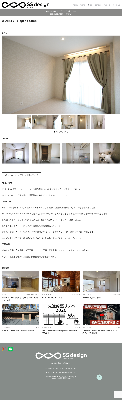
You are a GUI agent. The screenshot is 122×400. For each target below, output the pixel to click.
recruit (107, 5)
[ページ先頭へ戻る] (99, 377)
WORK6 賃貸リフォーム (92, 297)
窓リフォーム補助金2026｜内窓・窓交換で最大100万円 (60, 331)
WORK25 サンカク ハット (53, 297)
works (83, 5)
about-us (116, 5)
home (75, 5)
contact (98, 5)
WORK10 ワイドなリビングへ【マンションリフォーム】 (20, 298)
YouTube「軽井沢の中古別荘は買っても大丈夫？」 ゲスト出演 (100, 331)
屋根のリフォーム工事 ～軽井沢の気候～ (18, 330)
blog (90, 5)
